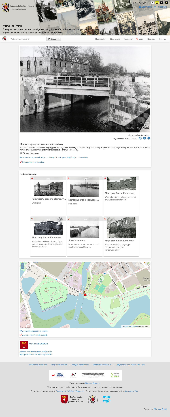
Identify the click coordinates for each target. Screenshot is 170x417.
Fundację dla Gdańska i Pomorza (70, 391)
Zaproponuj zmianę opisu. (33, 162)
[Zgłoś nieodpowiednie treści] (140, 138)
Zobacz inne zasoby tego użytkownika (36, 351)
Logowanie (146, 6)
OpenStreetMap (131, 326)
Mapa (140, 39)
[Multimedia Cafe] (106, 399)
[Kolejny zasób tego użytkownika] (148, 138)
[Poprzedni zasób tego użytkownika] (144, 138)
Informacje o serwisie (38, 364)
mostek (37, 157)
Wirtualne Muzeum (38, 343)
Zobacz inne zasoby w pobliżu (35, 330)
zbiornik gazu (60, 157)
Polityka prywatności (80, 364)
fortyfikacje (71, 157)
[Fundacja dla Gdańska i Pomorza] (93, 399)
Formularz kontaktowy (102, 364)
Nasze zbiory (100, 39)
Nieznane (151, 39)
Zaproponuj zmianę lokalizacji (34, 334)
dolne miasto (82, 157)
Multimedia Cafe (132, 391)
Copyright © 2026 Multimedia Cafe (130, 364)
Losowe (162, 39)
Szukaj (53, 39)
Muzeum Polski (160, 409)
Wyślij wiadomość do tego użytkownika (36, 354)
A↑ (145, 2)
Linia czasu (115, 39)
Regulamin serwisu (59, 364)
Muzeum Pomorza (93, 383)
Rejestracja (161, 6)
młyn (43, 157)
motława (50, 157)
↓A (134, 2)
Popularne (128, 39)
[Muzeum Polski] (4, 39)
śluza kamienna (26, 157)
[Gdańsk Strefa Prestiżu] (72, 399)
